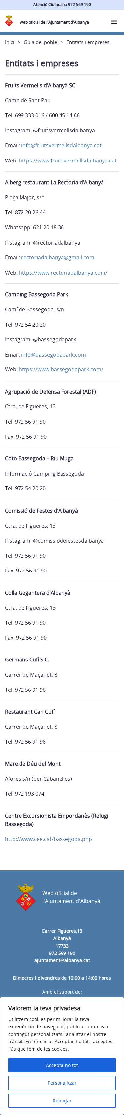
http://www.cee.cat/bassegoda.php (48, 839)
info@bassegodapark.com (53, 354)
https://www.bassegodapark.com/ (61, 369)
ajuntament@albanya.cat (62, 960)
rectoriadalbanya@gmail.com (57, 257)
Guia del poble (40, 42)
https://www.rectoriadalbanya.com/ (63, 272)
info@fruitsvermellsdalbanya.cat (61, 145)
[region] (62, 1056)
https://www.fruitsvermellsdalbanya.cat (68, 160)
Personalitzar (62, 1083)
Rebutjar (62, 1101)
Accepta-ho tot (62, 1065)
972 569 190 (62, 953)
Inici (9, 42)
